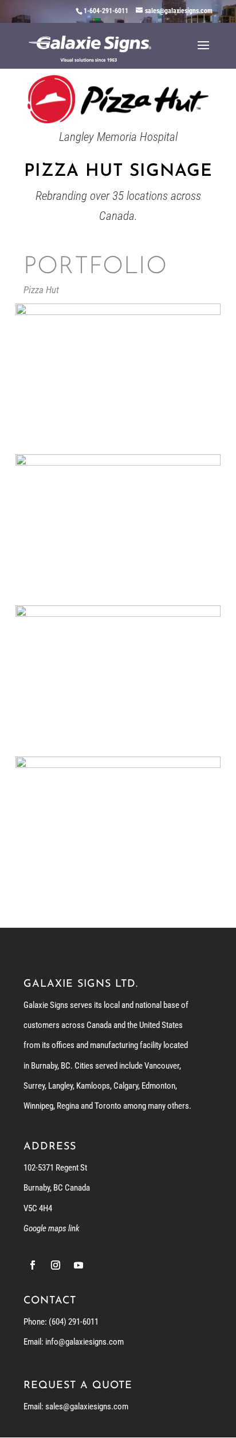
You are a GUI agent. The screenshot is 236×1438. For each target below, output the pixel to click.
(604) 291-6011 (74, 1322)
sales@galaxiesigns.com (86, 1406)
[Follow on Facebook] (32, 1265)
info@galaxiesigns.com (84, 1342)
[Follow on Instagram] (55, 1265)
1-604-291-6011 (106, 11)
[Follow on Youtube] (78, 1265)
